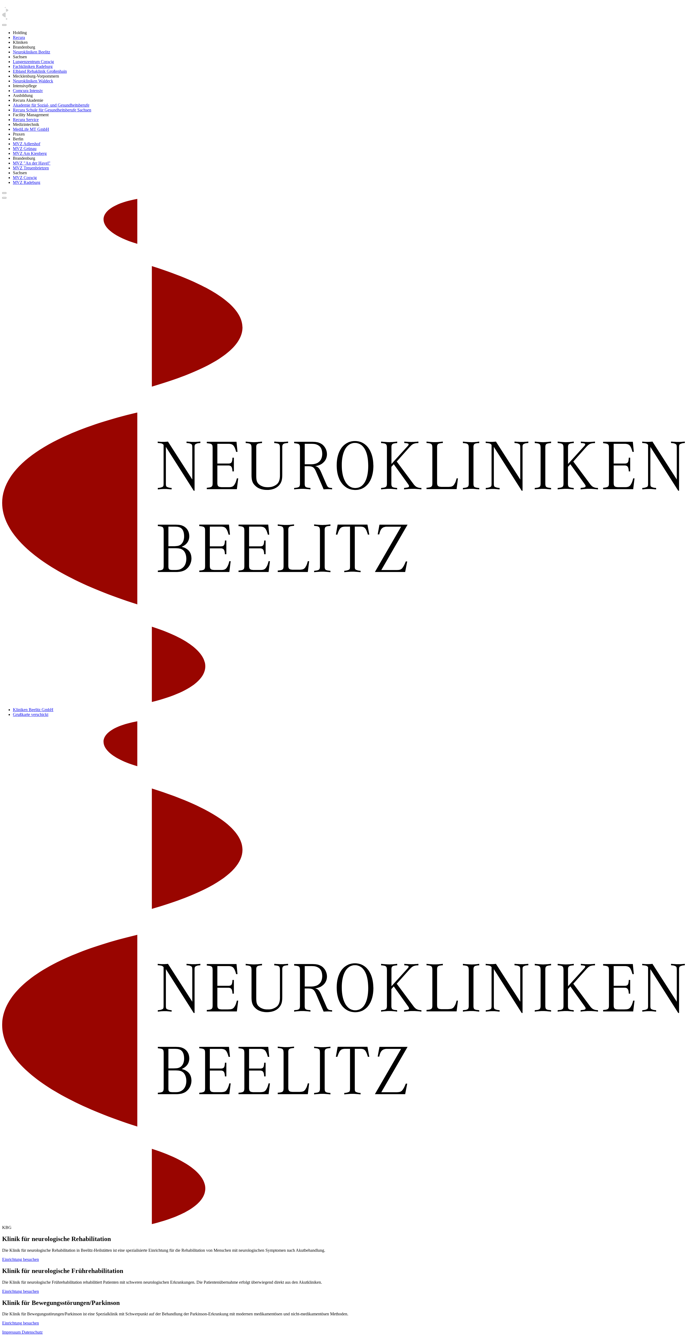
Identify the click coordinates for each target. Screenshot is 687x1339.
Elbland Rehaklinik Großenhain (40, 71)
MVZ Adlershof (26, 143)
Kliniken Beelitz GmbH (33, 709)
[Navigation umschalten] (4, 193)
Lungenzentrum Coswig (33, 61)
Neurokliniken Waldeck (33, 81)
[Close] (4, 25)
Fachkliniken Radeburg (33, 66)
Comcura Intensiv (28, 90)
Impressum (12, 1332)
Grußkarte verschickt (30, 714)
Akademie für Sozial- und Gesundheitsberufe (51, 105)
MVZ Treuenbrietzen (31, 168)
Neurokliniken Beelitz (31, 52)
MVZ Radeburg (26, 182)
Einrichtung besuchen (20, 1259)
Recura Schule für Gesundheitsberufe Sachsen (52, 110)
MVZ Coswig (25, 177)
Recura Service (26, 119)
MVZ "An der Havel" (31, 163)
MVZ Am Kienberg (30, 153)
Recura (19, 37)
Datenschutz (32, 1332)
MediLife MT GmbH (31, 129)
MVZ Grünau (24, 148)
